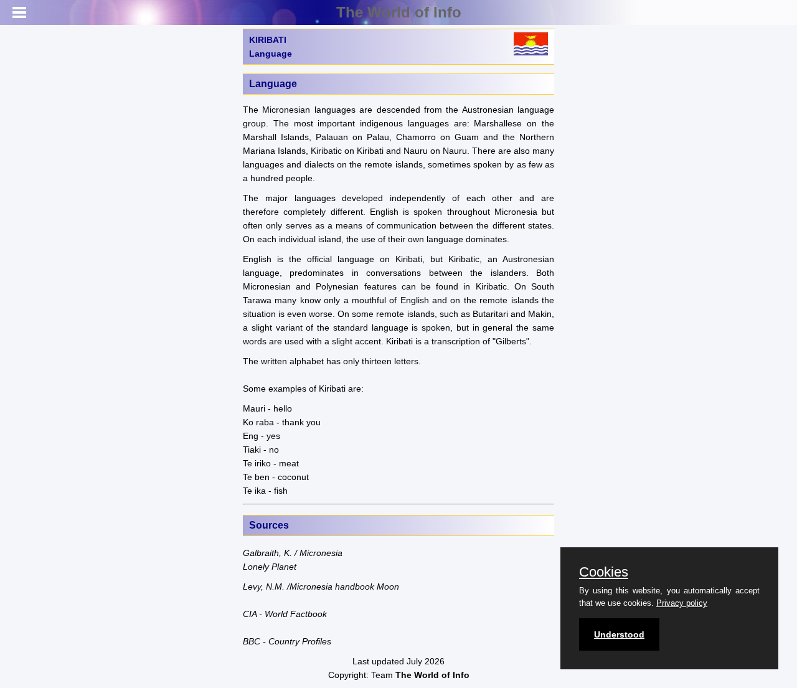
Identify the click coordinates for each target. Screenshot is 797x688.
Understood (619, 634)
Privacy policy (681, 603)
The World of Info (398, 12)
